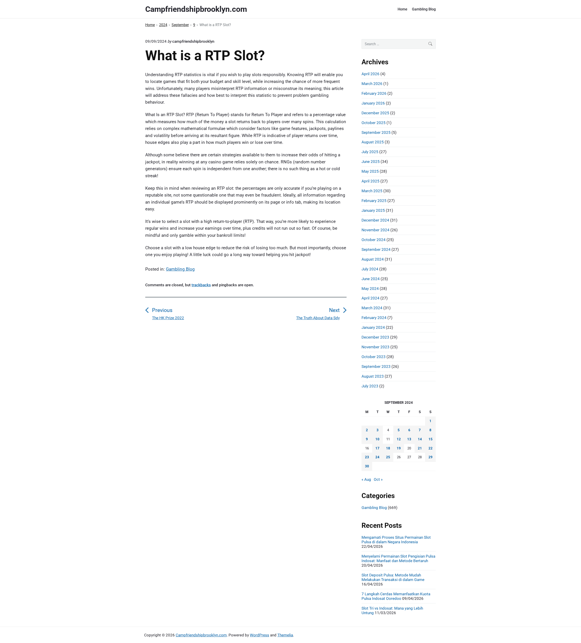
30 (367, 466)
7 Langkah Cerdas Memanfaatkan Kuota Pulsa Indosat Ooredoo (396, 596)
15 (430, 439)
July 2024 (370, 269)
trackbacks (201, 285)
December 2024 (375, 220)
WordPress (259, 635)
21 (420, 448)
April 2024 (370, 298)
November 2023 (375, 347)
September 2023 (376, 366)
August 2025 (373, 142)
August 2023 (373, 376)
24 (377, 457)
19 (399, 448)
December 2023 (375, 337)
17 (377, 448)
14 (420, 439)
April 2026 (370, 74)
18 (388, 448)
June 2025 (371, 161)
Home (402, 9)
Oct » (378, 479)
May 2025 (370, 171)
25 (388, 457)
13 (409, 439)
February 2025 (374, 200)
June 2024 (371, 279)
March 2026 (372, 83)
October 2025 (374, 122)
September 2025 (376, 132)
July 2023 (370, 386)
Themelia (285, 635)
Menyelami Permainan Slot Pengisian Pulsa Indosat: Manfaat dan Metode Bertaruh (398, 558)
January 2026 (373, 103)
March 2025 (372, 191)
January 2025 (373, 210)
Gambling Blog (424, 9)
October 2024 (374, 239)
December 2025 (375, 113)
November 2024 (375, 230)
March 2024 (372, 308)
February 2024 (374, 317)
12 (399, 439)
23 (367, 457)
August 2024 (373, 259)
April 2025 (370, 181)
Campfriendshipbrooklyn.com (201, 635)
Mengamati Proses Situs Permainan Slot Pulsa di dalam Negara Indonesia (396, 539)
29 (430, 457)
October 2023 (374, 356)
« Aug (366, 479)
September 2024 (376, 249)
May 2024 (370, 288)
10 (377, 439)
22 (430, 448)
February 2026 (374, 93)
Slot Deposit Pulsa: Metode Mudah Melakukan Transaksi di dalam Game (393, 577)
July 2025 (370, 152)
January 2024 (373, 327)
